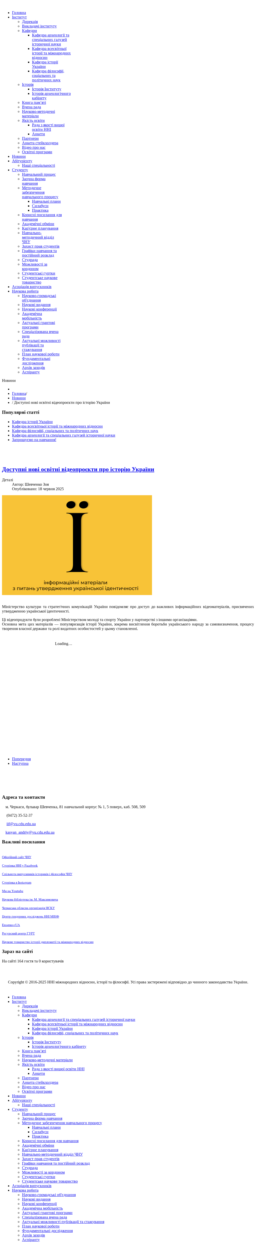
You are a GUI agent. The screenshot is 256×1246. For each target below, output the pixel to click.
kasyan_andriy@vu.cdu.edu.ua (30, 832)
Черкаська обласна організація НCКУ (28, 908)
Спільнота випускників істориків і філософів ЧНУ (37, 874)
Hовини (19, 398)
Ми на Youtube (12, 891)
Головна (19, 393)
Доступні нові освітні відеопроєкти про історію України (78, 469)
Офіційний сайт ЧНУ (16, 857)
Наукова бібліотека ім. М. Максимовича (30, 899)
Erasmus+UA (11, 925)
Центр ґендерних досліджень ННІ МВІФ (30, 916)
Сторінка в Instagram (16, 882)
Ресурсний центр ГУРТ (18, 933)
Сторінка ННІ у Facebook (20, 865)
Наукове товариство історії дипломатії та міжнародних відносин (48, 941)
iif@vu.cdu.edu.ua (21, 824)
